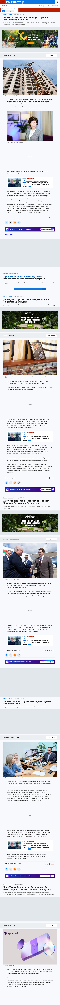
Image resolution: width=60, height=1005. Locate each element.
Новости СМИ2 (9, 234)
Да (3, 11)
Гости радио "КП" (33, 9)
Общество (10, 14)
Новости (5, 14)
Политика (10, 497)
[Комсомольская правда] (13, 2)
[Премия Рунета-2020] (22, 1)
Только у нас (54, 9)
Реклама (47, 5)
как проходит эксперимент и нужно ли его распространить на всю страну (35, 183)
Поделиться (52, 55)
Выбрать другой (9, 11)
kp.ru (13, 55)
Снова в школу (23, 9)
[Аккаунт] (57, 2)
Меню (2, 2)
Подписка (55, 5)
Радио (40, 5)
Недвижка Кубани (44, 9)
